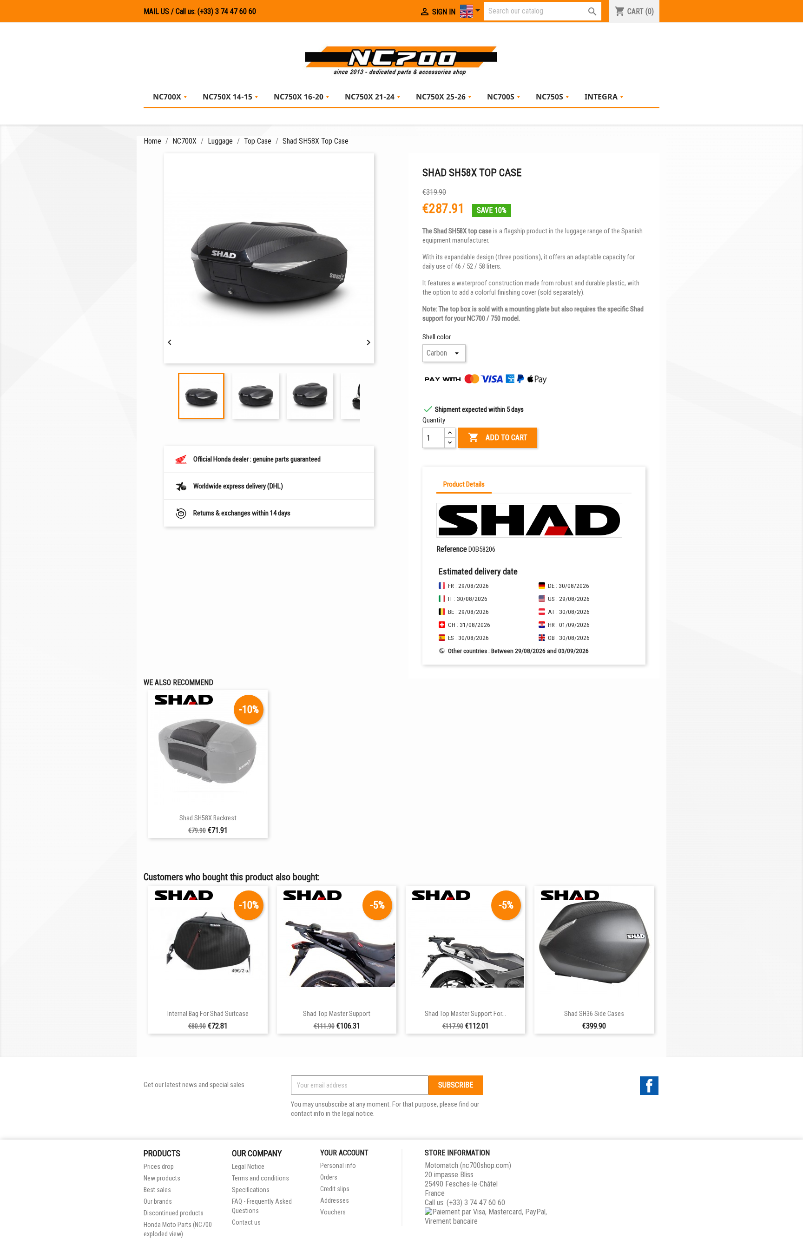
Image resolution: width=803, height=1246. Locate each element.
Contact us (246, 1222)
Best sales (157, 1189)
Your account (344, 1152)
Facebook (649, 1085)
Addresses (334, 1200)
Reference (451, 549)
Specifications (251, 1189)
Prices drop (159, 1166)
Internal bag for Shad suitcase (208, 1014)
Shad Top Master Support (336, 1014)
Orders (328, 1177)
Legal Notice (248, 1166)
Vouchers (333, 1212)
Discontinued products (174, 1213)
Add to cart (497, 437)
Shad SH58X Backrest (208, 818)
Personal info (338, 1165)
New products (162, 1178)
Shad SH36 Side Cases (594, 1014)
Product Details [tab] (464, 484)
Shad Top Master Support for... (465, 1014)
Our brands (158, 1201)
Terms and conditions (260, 1178)
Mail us (156, 11)
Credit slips (334, 1189)
